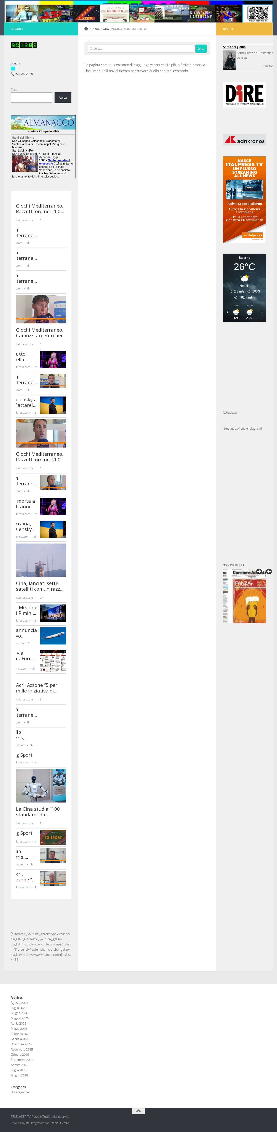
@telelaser (230, 412)
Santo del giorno (234, 47)
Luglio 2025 (18, 1070)
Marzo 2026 (19, 1029)
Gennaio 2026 (20, 1039)
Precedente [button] (269, 571)
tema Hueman (60, 1123)
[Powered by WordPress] (27, 1123)
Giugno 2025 (19, 1075)
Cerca (14, 90)
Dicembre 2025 (21, 1044)
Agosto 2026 (19, 1003)
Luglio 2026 (18, 1008)
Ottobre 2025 (20, 1055)
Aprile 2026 (18, 1023)
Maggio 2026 (20, 1018)
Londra (15, 63)
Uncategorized (21, 1092)
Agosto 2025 (19, 1065)
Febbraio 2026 (20, 1034)
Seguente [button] (259, 571)
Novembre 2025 (22, 1049)
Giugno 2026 (19, 1013)
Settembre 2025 (22, 1060)
